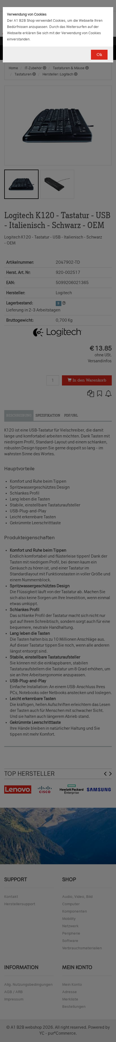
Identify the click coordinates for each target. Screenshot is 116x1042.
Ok (99, 54)
